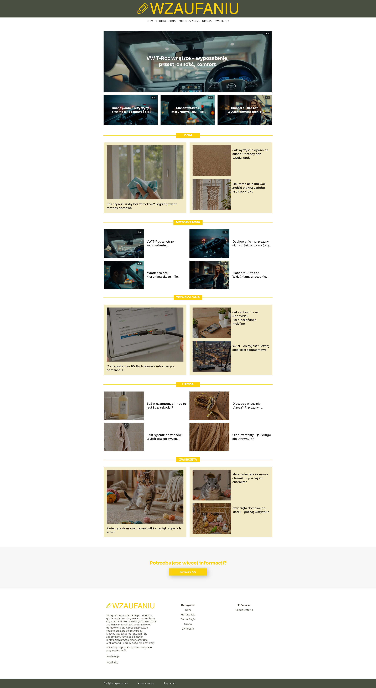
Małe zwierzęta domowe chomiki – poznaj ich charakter (250, 478)
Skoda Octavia (244, 609)
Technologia (166, 21)
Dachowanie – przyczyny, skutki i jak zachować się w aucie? (131, 110)
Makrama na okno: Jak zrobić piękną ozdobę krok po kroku (249, 187)
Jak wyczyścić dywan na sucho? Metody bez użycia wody (250, 154)
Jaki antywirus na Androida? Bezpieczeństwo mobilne (245, 318)
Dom (150, 21)
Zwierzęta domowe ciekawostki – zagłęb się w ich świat (144, 530)
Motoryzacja (189, 21)
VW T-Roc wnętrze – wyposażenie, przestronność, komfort (187, 61)
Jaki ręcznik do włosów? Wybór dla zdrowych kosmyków (165, 437)
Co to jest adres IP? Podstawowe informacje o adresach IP (141, 368)
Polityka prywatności (116, 683)
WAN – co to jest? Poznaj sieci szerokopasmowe (250, 348)
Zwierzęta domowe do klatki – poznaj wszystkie (250, 510)
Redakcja (113, 656)
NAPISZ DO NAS (188, 572)
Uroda (207, 21)
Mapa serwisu (145, 683)
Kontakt (112, 662)
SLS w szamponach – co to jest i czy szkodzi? (166, 405)
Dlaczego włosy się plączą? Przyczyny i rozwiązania (246, 406)
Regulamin (169, 683)
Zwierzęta (222, 21)
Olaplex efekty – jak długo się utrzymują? (251, 437)
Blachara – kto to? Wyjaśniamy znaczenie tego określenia (245, 110)
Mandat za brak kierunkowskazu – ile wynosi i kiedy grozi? (187, 110)
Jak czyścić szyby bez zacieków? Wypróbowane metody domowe (142, 206)
